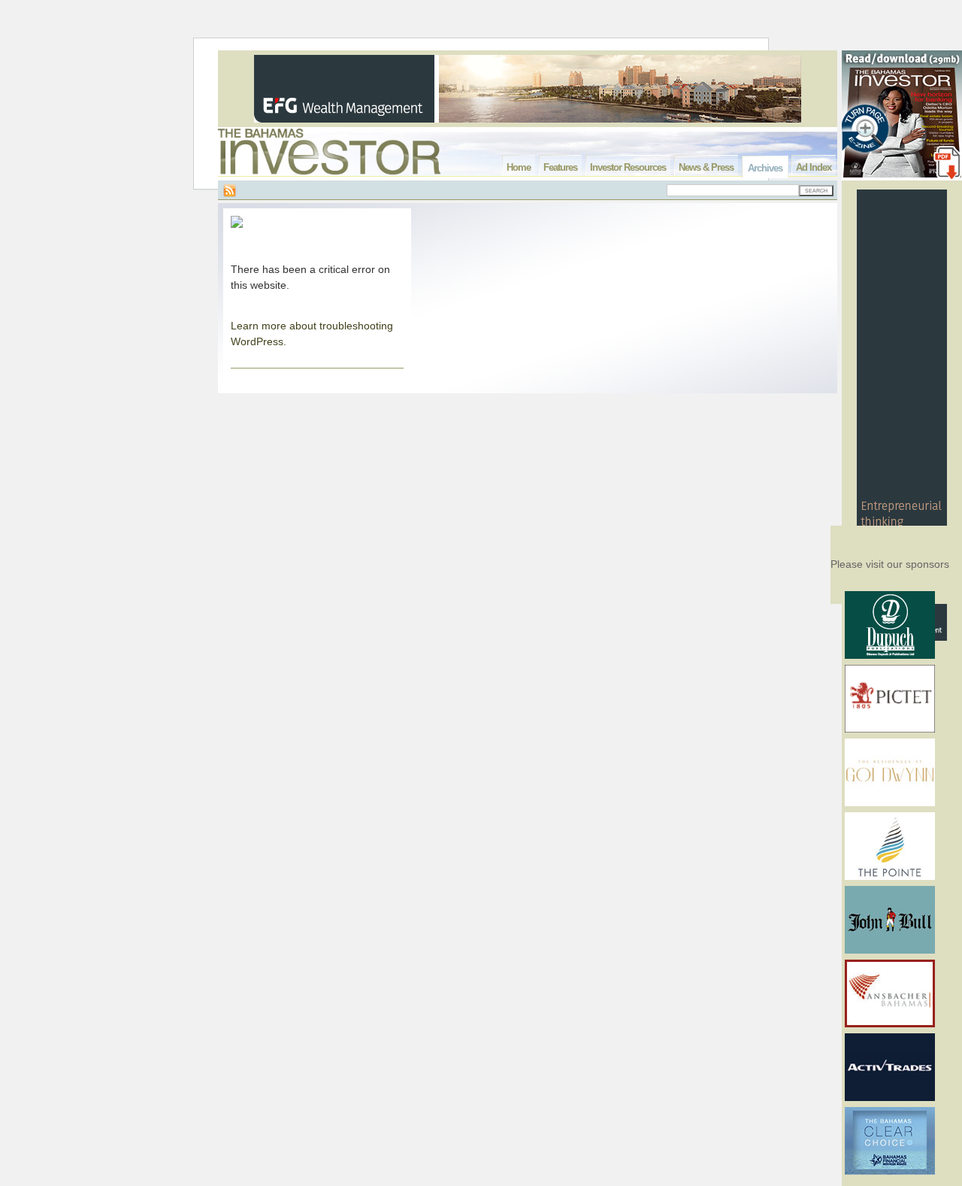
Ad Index (813, 167)
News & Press (706, 167)
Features (560, 167)
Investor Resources (628, 167)
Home (519, 167)
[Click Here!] (890, 656)
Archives (765, 168)
